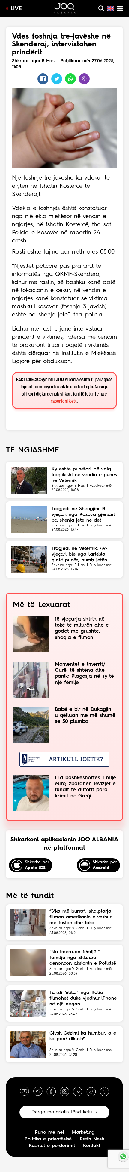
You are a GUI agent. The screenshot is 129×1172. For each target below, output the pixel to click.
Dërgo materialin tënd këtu (62, 1112)
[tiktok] (91, 1091)
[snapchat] (104, 1091)
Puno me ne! (49, 1132)
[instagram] (64, 1091)
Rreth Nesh (92, 1139)
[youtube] (24, 1091)
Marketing (83, 1132)
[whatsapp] (77, 1091)
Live (16, 8)
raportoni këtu (64, 401)
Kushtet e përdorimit (52, 1145)
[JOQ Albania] (64, 9)
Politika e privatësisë (48, 1139)
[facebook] (51, 1091)
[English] (110, 8)
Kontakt (91, 1145)
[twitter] (37, 1091)
